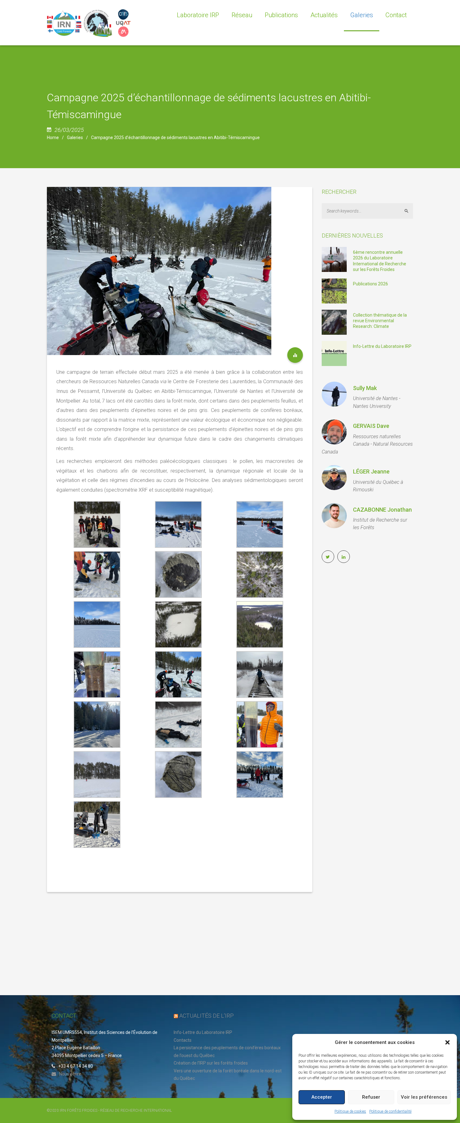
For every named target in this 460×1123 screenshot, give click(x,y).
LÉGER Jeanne (371, 471)
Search (409, 211)
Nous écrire (70, 1073)
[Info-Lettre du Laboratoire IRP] (334, 353)
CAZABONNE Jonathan (382, 509)
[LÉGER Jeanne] (334, 477)
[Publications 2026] (334, 290)
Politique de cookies (350, 1111)
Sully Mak (365, 388)
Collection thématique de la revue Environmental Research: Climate (380, 321)
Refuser (371, 1097)
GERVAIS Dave (371, 426)
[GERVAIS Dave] (334, 431)
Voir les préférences (424, 1097)
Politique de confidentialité (390, 1111)
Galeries (75, 137)
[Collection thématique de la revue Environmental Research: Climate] (334, 321)
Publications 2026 (370, 283)
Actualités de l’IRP (206, 1015)
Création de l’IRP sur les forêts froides (211, 1062)
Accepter (321, 1097)
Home (53, 137)
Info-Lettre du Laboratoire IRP (382, 346)
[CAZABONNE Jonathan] (334, 515)
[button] (447, 1042)
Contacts (183, 1040)
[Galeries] (295, 355)
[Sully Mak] (334, 394)
